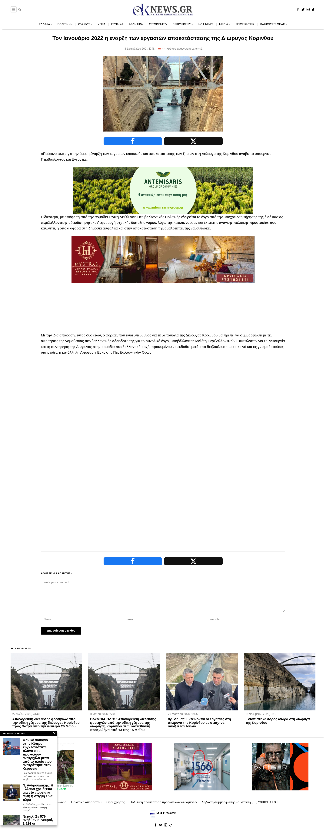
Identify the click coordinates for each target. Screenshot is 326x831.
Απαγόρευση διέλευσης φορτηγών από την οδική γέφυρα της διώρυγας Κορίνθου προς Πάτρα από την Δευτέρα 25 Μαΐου (45, 722)
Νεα (161, 48)
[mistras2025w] (163, 259)
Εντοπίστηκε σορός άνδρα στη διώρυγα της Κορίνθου (278, 721)
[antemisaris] (163, 190)
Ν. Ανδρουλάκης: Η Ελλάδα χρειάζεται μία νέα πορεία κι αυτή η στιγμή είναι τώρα (38, 792)
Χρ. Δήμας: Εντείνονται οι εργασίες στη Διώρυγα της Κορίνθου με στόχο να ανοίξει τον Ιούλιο (199, 722)
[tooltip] (298, 9)
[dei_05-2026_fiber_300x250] (280, 766)
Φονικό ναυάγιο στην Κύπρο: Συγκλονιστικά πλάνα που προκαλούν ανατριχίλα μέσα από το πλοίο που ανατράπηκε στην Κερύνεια (37, 754)
